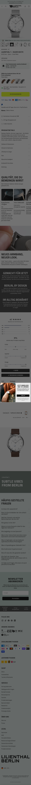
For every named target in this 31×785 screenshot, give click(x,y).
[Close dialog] (29, 383)
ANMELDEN (23, 395)
